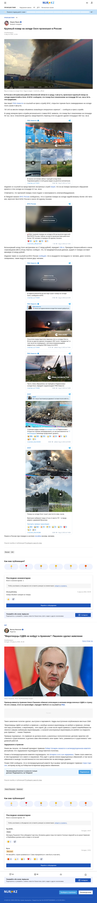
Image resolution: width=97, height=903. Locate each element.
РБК (63, 705)
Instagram (84, 615)
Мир (5, 625)
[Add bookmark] (85, 874)
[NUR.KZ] (48, 2)
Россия (7, 552)
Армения (19, 789)
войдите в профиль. (61, 586)
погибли (38, 536)
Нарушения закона (25, 7)
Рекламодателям (85, 892)
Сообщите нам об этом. (33, 543)
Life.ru (61, 247)
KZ (87, 3)
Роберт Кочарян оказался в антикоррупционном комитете (68, 748)
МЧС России (25, 197)
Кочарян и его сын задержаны (62, 754)
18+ (12, 552)
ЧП (34, 7)
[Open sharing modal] (60, 874)
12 (41, 805)
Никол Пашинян (10, 789)
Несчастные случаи (47, 7)
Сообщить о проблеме (68, 892)
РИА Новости (18, 103)
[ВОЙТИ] (92, 3)
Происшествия (10, 7)
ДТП (38, 7)
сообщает (42, 256)
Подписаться (84, 772)
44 (85, 805)
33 (11, 805)
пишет (53, 187)
